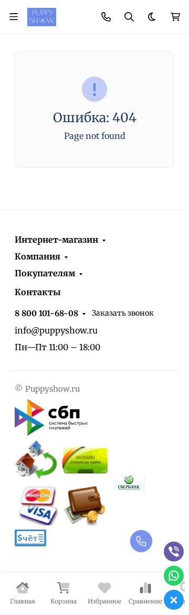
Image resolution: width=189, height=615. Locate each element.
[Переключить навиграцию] (13, 16)
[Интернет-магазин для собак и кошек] (41, 16)
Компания (37, 256)
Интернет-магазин (56, 239)
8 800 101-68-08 (46, 313)
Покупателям (45, 273)
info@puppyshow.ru (56, 330)
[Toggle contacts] (106, 16)
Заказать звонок (123, 313)
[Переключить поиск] (129, 16)
